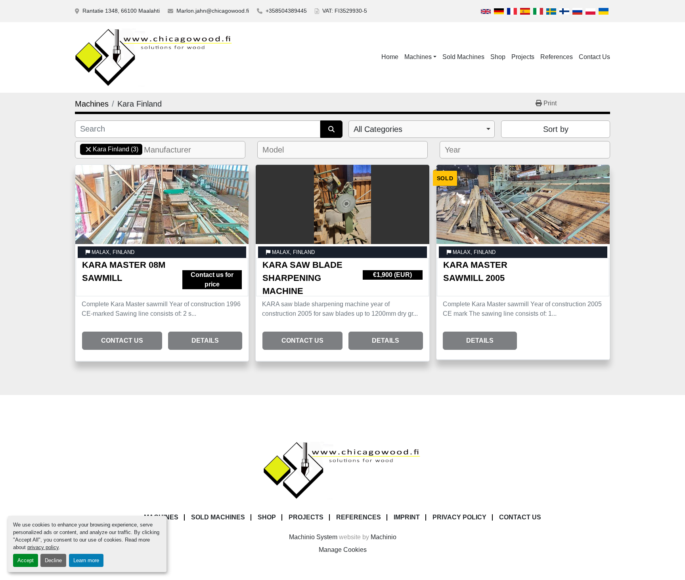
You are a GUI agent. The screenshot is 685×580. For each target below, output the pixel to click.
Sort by (555, 129)
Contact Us (594, 56)
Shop (497, 56)
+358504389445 (286, 11)
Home (389, 56)
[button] (420, 57)
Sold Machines (463, 56)
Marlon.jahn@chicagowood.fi (212, 11)
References (556, 56)
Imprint (407, 517)
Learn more (86, 560)
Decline (53, 560)
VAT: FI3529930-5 (344, 11)
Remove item (88, 149)
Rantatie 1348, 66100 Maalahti (121, 11)
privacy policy (43, 547)
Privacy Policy (459, 517)
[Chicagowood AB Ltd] (342, 470)
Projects (522, 56)
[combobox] (421, 129)
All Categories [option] (378, 129)
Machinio (383, 537)
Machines (418, 56)
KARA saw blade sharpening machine (302, 278)
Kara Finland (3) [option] (109, 149)
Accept (25, 560)
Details (205, 340)
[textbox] (172, 150)
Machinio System (313, 537)
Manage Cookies (343, 549)
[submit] (331, 129)
